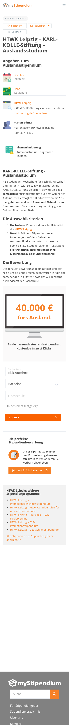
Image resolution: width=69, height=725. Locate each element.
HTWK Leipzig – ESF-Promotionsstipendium (24, 524)
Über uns (16, 718)
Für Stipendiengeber (24, 706)
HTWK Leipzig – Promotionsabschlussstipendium (30, 501)
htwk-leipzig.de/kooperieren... (32, 113)
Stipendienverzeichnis (25, 711)
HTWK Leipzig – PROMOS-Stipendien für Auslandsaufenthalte (34, 509)
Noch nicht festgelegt (23, 406)
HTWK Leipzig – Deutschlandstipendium (34, 529)
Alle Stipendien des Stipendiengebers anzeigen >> (29, 537)
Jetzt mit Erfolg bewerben (27, 470)
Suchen (14, 417)
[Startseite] (34, 683)
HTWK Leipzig (23, 229)
